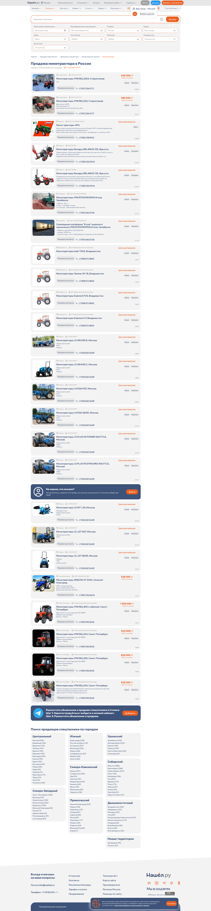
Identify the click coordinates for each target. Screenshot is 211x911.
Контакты (74, 880)
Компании (115, 8)
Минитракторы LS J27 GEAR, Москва (76, 555)
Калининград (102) (40, 803)
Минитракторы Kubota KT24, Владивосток (80, 295)
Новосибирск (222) (116, 771)
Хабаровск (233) (115, 809)
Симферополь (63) (78, 754)
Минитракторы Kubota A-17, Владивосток (79, 318)
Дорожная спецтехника (69, 57)
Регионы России (111, 889)
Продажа (49, 8)
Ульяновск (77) (76, 820)
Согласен (171, 903)
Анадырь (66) (113, 823)
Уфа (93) (73, 776)
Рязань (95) (37, 767)
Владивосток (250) (116, 807)
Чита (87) (111, 779)
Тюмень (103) (113, 748)
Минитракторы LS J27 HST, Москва (75, 531)
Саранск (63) (75, 825)
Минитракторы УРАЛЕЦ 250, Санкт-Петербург (82, 658)
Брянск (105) (38, 751)
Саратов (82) (75, 815)
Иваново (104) (39, 754)
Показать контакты (65, 88)
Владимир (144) (39, 743)
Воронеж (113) (39, 746)
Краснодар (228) (77, 740)
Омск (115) (112, 774)
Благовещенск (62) (116, 831)
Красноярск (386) (115, 768)
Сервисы (130, 3)
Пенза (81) (74, 817)
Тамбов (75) (38, 772)
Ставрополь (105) (77, 774)
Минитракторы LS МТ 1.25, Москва (75, 507)
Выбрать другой (147, 14)
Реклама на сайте (111, 3)
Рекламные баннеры (80, 884)
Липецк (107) (38, 748)
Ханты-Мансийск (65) (117, 751)
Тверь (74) (37, 777)
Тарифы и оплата (78, 889)
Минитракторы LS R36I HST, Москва (76, 388)
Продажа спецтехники (48, 57)
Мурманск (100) (39, 805)
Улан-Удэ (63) (113, 792)
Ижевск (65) (75, 823)
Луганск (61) (113, 845)
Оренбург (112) (76, 809)
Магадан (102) (114, 812)
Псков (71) (37, 811)
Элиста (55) (75, 759)
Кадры (101, 8)
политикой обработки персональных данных (131, 905)
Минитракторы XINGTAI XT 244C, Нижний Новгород (79, 581)
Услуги (88, 8)
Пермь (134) (75, 807)
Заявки (75, 8)
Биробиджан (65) (115, 825)
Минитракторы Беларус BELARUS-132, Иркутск (82, 173)
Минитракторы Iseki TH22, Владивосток (78, 251)
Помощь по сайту (112, 893)
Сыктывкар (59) (39, 818)
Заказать (155, 3)
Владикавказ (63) (77, 781)
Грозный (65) (75, 779)
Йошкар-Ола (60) (77, 828)
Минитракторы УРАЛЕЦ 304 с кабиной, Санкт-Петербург (82, 608)
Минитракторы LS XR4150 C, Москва (76, 364)
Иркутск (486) (114, 766)
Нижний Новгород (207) (80, 804)
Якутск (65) (112, 828)
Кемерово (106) (114, 776)
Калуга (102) (38, 759)
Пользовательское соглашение (52, 907)
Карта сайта (109, 880)
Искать (172, 19)
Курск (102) (37, 761)
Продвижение (76, 893)
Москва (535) (38, 740)
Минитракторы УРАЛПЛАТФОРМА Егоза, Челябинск (79, 199)
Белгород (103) (39, 756)
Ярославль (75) (39, 775)
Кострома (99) (39, 764)
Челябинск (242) (115, 740)
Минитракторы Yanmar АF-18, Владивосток (80, 273)
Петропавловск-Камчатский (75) (122, 817)
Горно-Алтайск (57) (116, 795)
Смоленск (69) (39, 783)
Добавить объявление (172, 3)
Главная (34, 57)
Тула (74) (36, 780)
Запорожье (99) (114, 843)
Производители (111, 884)
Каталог (96, 3)
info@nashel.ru (47, 885)
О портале (81, 3)
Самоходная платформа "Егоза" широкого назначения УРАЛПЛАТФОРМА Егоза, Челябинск (83, 225)
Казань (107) (75, 771)
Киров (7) (74, 831)
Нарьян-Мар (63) (40, 813)
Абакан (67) (113, 787)
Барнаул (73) (113, 781)
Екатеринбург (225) (116, 743)
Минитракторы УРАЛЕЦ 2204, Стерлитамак (80, 78)
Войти (145, 3)
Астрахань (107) (77, 746)
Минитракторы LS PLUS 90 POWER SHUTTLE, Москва (81, 438)
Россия (47, 3)
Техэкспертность (65, 3)
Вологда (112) (38, 797)
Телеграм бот (110, 875)
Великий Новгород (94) (43, 808)
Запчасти (64, 8)
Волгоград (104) (77, 748)
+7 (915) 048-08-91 (52, 892)
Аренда (35, 8)
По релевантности (73, 68)
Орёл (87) (37, 769)
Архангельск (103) (40, 800)
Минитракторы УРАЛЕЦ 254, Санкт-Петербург (82, 634)
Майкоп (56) (75, 756)
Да (135, 14)
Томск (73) (112, 784)
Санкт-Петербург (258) (43, 795)
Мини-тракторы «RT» (68, 125)
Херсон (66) (75, 751)
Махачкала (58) (76, 789)
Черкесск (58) (76, 792)
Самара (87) (75, 812)
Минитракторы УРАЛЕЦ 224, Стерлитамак (79, 101)
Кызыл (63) (112, 789)
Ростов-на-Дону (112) (79, 743)
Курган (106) (113, 746)
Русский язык (171, 8)
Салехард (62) (114, 754)
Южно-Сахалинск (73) (117, 820)
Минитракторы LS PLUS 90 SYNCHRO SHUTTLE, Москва (82, 465)
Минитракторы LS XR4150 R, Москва (76, 340)
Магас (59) (74, 787)
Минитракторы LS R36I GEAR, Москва (77, 412)
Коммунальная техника (90, 57)
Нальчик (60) (75, 784)
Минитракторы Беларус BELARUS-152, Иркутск (82, 149)
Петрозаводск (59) (41, 816)
